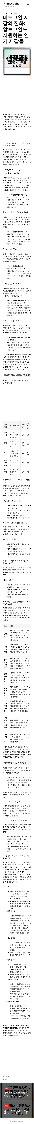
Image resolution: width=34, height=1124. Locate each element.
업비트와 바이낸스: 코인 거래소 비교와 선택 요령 (16, 1112)
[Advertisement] (17, 95)
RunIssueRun (12, 3)
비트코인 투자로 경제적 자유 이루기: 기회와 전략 (16, 1094)
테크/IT (7, 1076)
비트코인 (8, 1079)
